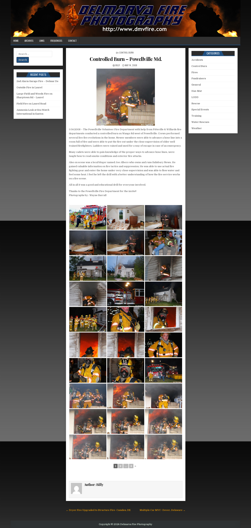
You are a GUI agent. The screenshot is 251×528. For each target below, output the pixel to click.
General (196, 84)
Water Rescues (200, 122)
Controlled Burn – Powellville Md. (126, 59)
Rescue (195, 103)
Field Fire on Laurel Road (31, 103)
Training (196, 115)
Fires (194, 72)
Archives (28, 40)
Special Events (200, 109)
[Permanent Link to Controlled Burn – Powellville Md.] (125, 97)
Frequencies (56, 40)
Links (41, 40)
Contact (72, 40)
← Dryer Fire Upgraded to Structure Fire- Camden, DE (98, 510)
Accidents (197, 59)
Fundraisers (198, 78)
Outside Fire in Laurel (29, 87)
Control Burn (126, 52)
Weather (196, 128)
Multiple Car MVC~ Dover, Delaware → (162, 510)
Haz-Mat (196, 91)
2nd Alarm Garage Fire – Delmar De (37, 81)
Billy (117, 65)
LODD (194, 97)
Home (16, 40)
